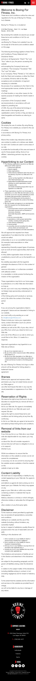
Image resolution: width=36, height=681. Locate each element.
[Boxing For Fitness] (7, 2)
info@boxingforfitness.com (12, 318)
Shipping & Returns (26, 672)
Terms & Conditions (10, 672)
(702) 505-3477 (19, 639)
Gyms (18, 657)
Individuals (18, 650)
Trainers (18, 654)
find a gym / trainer (28, 2)
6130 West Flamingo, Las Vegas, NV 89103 (19, 634)
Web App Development (12, 673)
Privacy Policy (18, 672)
